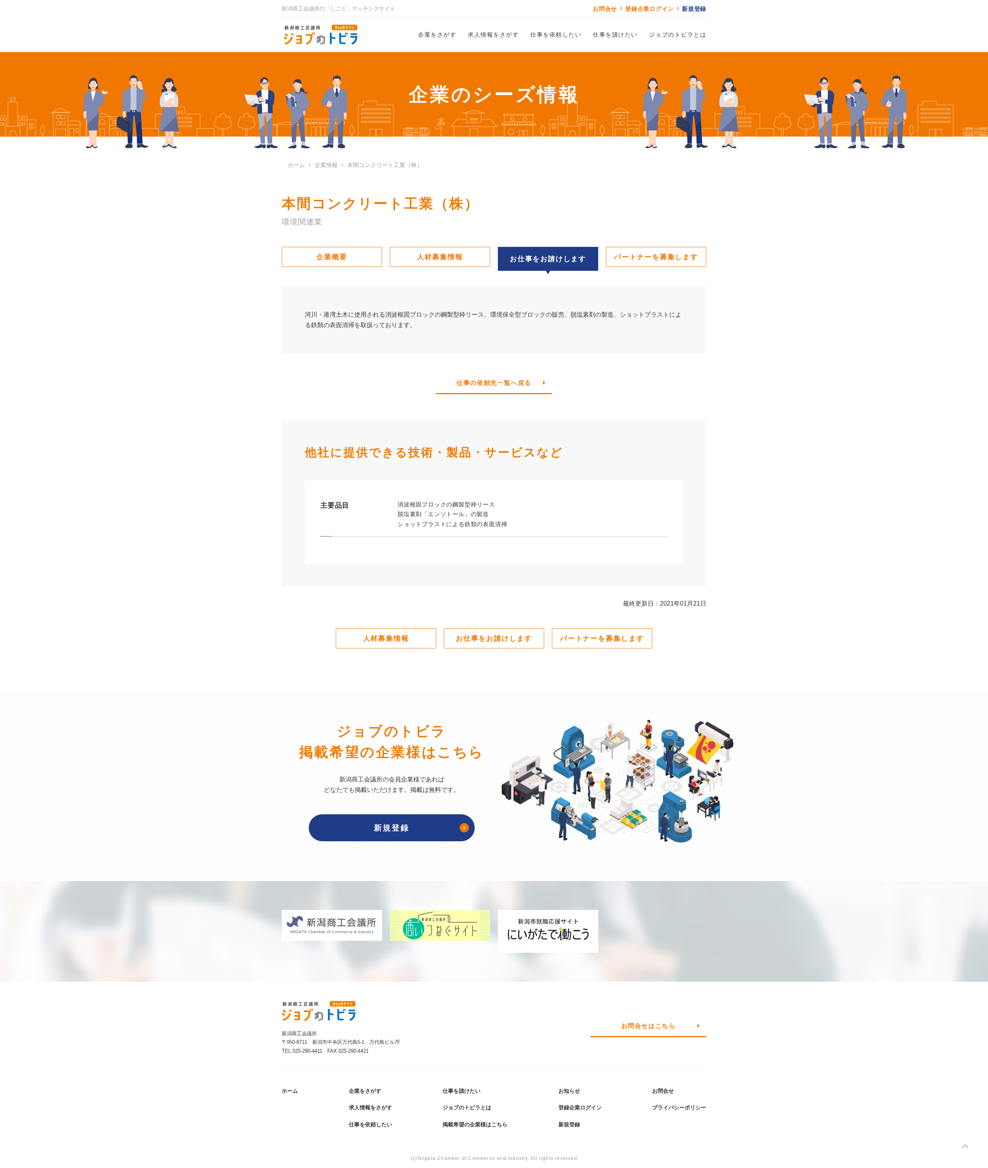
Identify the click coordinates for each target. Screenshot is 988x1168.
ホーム (290, 1091)
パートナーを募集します (656, 257)
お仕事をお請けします (494, 638)
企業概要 (331, 257)
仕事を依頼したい (555, 34)
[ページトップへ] (964, 1147)
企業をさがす (437, 34)
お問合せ (605, 9)
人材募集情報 (440, 257)
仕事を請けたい (615, 34)
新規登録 (694, 9)
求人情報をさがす (493, 34)
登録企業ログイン (649, 9)
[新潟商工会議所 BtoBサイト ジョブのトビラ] (320, 35)
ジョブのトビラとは (678, 34)
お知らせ (569, 1091)
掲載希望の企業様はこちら (475, 1124)
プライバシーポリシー (679, 1107)
